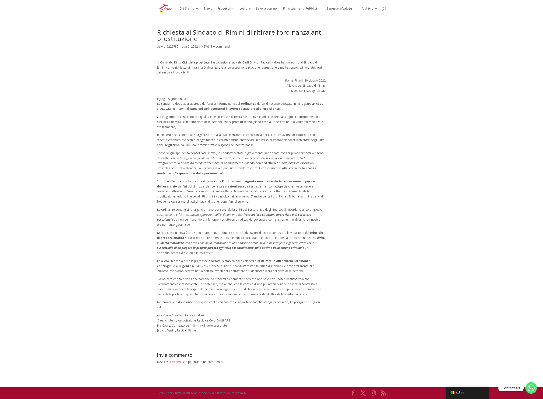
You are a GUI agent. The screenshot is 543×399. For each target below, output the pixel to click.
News (208, 8)
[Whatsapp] (531, 388)
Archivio (367, 8)
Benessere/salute (339, 8)
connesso (180, 362)
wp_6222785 (169, 46)
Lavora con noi (267, 8)
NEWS (205, 46)
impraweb (238, 393)
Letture (245, 8)
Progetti (223, 8)
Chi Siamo (186, 8)
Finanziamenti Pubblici (300, 8)
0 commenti (221, 46)
